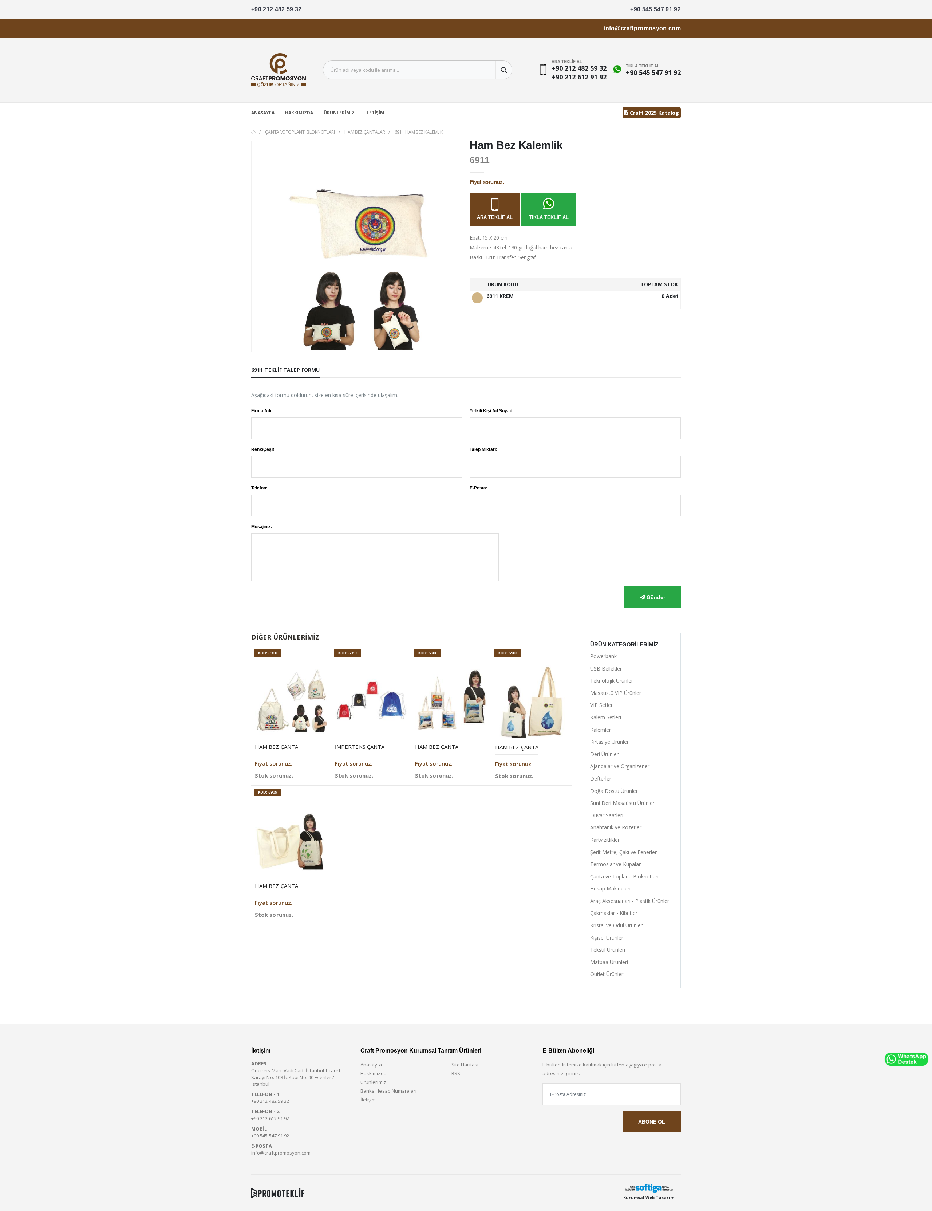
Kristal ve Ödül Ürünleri (617, 925)
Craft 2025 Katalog (653, 112)
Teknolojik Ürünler (611, 680)
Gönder (655, 597)
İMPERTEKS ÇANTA (359, 746)
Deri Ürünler (604, 754)
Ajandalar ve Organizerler (619, 766)
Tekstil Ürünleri (607, 949)
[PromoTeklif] (277, 1193)
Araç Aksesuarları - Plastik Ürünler (629, 900)
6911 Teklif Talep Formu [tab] (285, 369)
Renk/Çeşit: (263, 449)
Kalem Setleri (605, 717)
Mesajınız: (261, 526)
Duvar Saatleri (606, 815)
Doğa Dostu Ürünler (614, 790)
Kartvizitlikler (605, 839)
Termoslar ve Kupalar (615, 864)
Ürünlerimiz (339, 113)
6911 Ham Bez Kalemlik (419, 132)
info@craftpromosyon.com (642, 28)
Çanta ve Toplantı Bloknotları (300, 132)
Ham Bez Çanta (276, 746)
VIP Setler (601, 704)
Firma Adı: (262, 410)
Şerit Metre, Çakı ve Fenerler (623, 852)
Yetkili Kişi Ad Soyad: (492, 410)
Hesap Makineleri (610, 888)
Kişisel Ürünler (606, 937)
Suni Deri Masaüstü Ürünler (622, 802)
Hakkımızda (299, 113)
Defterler (600, 778)
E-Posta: (478, 488)
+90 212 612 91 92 (579, 77)
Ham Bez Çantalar (364, 132)
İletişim (374, 113)
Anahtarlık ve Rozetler (615, 827)
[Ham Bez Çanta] (291, 701)
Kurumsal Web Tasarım (648, 1197)
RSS (455, 1073)
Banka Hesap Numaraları (388, 1091)
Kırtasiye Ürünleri (610, 741)
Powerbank (603, 656)
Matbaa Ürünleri (609, 962)
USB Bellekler (606, 668)
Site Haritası (464, 1064)
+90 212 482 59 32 (276, 9)
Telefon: (259, 488)
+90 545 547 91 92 (655, 9)
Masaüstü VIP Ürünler (615, 692)
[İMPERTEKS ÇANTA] (371, 701)
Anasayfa (263, 113)
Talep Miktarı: (483, 449)
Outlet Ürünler (606, 974)
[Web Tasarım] (648, 1188)
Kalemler (600, 729)
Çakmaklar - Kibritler (613, 912)
